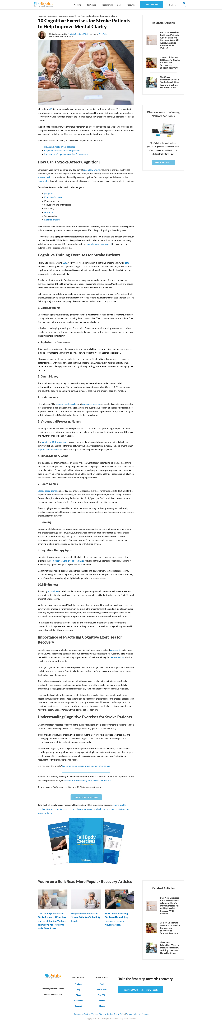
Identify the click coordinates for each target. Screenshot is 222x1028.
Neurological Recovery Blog (52, 16)
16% (127, 262)
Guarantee (78, 1000)
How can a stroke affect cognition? (60, 146)
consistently (115, 650)
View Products (151, 4)
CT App (102, 1006)
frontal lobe (43, 181)
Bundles (102, 1000)
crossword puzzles (91, 404)
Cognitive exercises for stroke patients (62, 150)
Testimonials (107, 5)
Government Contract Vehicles (85, 1014)
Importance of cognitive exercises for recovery (66, 154)
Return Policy (119, 1014)
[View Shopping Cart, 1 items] (184, 4)
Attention (48, 212)
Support (78, 1006)
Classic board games (47, 490)
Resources (131, 5)
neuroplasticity (117, 657)
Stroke (65, 16)
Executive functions (53, 197)
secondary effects (91, 169)
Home (40, 16)
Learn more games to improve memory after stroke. (86, 766)
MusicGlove (102, 989)
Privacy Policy (131, 1014)
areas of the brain (46, 177)
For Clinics (91, 5)
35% (65, 262)
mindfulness (53, 591)
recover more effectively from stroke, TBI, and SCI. (88, 780)
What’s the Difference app (54, 442)
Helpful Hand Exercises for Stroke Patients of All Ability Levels (85, 917)
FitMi (102, 984)
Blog (119, 5)
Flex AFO (101, 995)
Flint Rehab (103, 34)
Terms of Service (106, 1014)
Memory (48, 193)
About (78, 995)
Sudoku (59, 404)
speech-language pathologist (98, 244)
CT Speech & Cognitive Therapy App (67, 560)
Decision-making (52, 219)
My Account (144, 1014)
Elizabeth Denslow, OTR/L (77, 34)
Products (77, 5)
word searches (70, 404)
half (50, 109)
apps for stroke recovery (49, 449)
